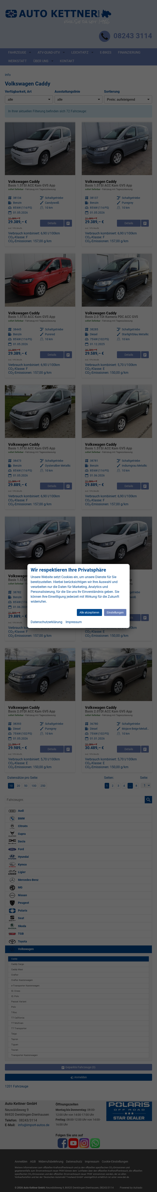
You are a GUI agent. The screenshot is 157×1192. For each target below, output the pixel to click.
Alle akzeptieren (89, 612)
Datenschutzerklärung (46, 622)
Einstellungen (115, 612)
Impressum (74, 622)
